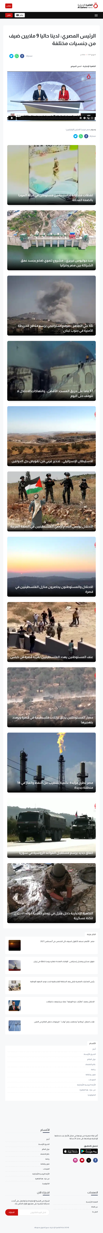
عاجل (9, 15)
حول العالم (91, 1059)
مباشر (8, 6)
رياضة (93, 1069)
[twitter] (11, 56)
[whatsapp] (17, 56)
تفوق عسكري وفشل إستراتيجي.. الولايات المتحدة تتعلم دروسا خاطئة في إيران (64, 961)
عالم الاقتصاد (90, 1064)
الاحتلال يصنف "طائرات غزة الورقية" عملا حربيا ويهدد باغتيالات (70, 1002)
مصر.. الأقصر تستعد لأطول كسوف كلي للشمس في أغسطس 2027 (67, 941)
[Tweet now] (88, 1160)
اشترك (11, 1212)
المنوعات (92, 1080)
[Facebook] (95, 1160)
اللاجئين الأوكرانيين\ (73, 129)
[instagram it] (75, 1160)
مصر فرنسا (85, 129)
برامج (21, 15)
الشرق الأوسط (90, 1054)
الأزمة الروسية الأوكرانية (86, 1085)
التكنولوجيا (92, 1095)
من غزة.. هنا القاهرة (88, 1090)
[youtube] (82, 1160)
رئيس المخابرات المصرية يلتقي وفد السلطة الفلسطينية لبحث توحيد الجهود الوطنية (62, 981)
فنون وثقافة (91, 1074)
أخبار (94, 1049)
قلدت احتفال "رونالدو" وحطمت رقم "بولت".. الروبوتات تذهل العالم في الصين (64, 1022)
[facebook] (22, 56)
